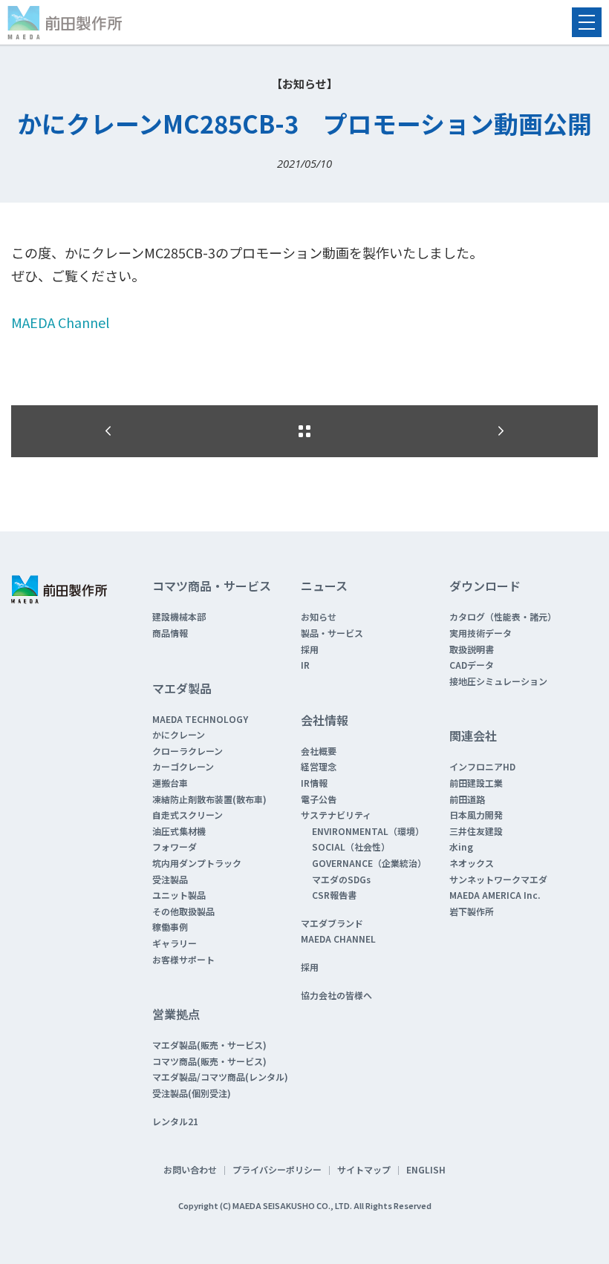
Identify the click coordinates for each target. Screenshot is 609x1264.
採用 (310, 649)
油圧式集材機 (179, 831)
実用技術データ (480, 632)
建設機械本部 (179, 616)
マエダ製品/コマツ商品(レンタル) (220, 1076)
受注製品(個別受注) (191, 1093)
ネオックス (471, 863)
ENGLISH (426, 1169)
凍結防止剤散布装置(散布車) (209, 799)
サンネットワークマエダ (498, 879)
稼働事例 (170, 926)
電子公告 (318, 799)
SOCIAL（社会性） (351, 846)
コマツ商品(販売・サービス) (209, 1061)
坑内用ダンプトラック (196, 863)
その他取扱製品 (183, 911)
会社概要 (318, 750)
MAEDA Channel (60, 322)
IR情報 (314, 782)
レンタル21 (175, 1121)
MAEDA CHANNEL (338, 938)
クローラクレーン (187, 750)
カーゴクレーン (183, 766)
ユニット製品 (179, 894)
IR (305, 664)
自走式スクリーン (187, 814)
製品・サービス (332, 632)
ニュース (324, 586)
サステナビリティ (336, 814)
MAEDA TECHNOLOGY (200, 719)
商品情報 (170, 632)
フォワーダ (174, 846)
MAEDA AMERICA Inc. (494, 894)
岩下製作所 (471, 911)
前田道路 (467, 799)
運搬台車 (170, 782)
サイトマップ (364, 1169)
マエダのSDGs (341, 879)
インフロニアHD (482, 766)
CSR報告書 (334, 894)
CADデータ (471, 664)
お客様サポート (183, 959)
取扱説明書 (471, 649)
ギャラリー (174, 943)
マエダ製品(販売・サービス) (209, 1044)
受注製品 (170, 879)
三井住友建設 (476, 831)
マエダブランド (332, 923)
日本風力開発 (476, 814)
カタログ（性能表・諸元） (502, 616)
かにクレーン (178, 734)
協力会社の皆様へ (336, 995)
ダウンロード (485, 586)
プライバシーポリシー (277, 1169)
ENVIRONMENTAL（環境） (368, 831)
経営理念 (318, 766)
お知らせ (318, 616)
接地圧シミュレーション (498, 681)
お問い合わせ (190, 1169)
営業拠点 (176, 1014)
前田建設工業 (476, 782)
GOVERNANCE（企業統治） (369, 863)
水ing (461, 846)
